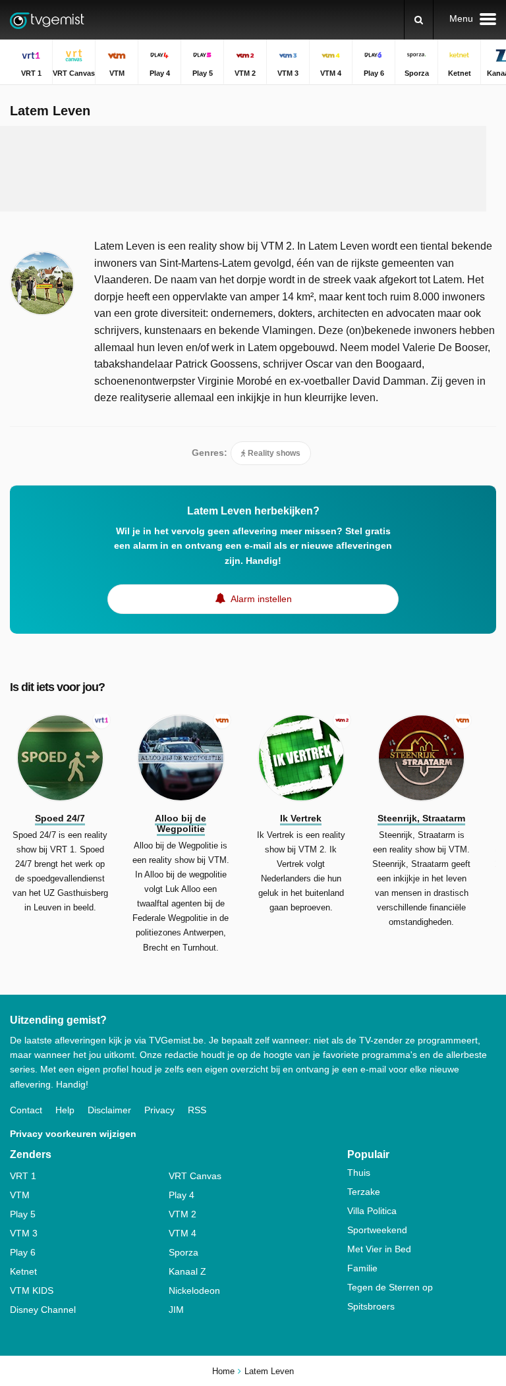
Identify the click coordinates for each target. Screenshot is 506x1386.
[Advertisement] (253, 168)
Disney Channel (43, 1309)
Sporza (183, 1252)
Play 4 (181, 1195)
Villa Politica (372, 1211)
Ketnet (23, 1271)
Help (64, 1110)
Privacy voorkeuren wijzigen (73, 1133)
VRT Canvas (195, 1176)
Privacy (159, 1110)
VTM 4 (182, 1233)
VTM (20, 1195)
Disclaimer (109, 1110)
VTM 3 (24, 1233)
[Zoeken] (419, 20)
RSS (197, 1110)
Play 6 (23, 1252)
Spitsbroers (371, 1306)
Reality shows (273, 453)
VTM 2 (182, 1214)
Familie (362, 1268)
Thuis (358, 1172)
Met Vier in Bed (379, 1249)
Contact (26, 1110)
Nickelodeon (194, 1290)
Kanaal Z (187, 1271)
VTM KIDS (31, 1290)
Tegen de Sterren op (390, 1287)
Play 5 (23, 1214)
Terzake (363, 1191)
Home (223, 1371)
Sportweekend (377, 1230)
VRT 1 (23, 1176)
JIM (176, 1309)
